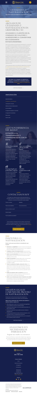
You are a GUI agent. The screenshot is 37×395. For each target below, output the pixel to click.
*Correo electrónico (23, 205)
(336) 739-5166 (10, 82)
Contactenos (18, 367)
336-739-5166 (18, 354)
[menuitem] (18, 99)
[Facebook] (18, 379)
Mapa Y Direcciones (18, 374)
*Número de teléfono (10, 205)
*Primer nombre (9, 202)
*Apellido (20, 202)
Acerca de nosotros (18, 363)
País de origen (8, 212)
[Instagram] (20, 379)
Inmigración (18, 365)
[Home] (18, 2)
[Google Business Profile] (16, 379)
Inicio (18, 361)
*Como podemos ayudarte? (11, 215)
